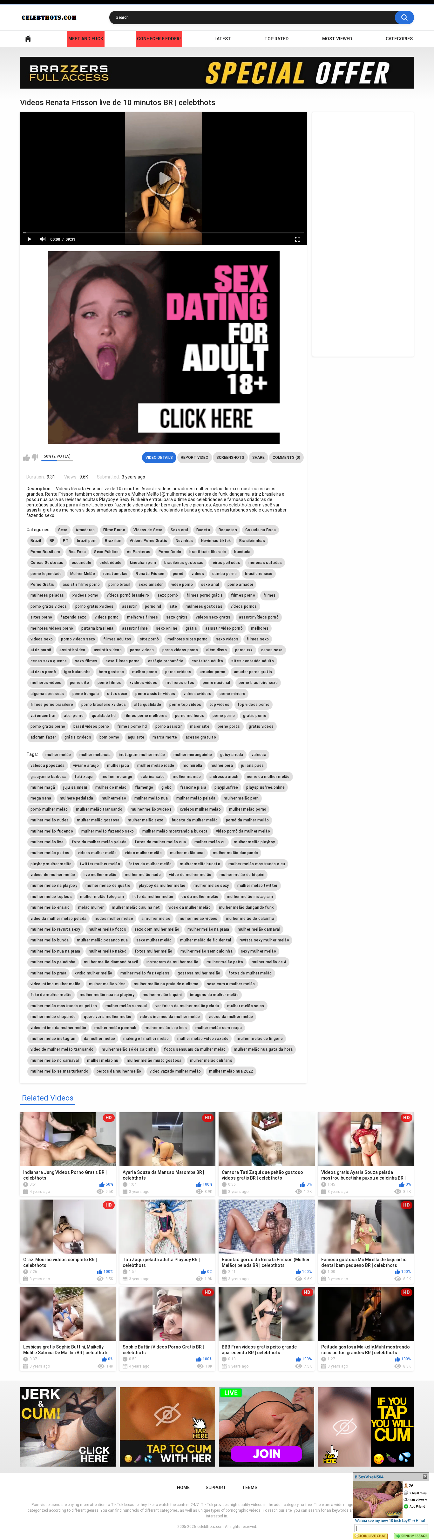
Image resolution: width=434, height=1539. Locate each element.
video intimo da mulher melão (58, 1028)
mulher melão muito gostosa (154, 1060)
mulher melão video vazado (203, 1038)
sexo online (166, 628)
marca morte (165, 737)
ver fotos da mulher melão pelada (187, 1006)
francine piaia (193, 787)
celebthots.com (210, 1526)
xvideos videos (143, 682)
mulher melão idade (155, 765)
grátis (191, 628)
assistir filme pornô (81, 584)
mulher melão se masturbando (59, 1071)
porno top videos (185, 704)
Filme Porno (114, 530)
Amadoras (85, 530)
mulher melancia (95, 755)
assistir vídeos (108, 650)
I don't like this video (34, 457)
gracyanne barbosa (48, 776)
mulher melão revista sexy (55, 929)
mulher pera (222, 765)
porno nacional (216, 682)
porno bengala (85, 694)
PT (66, 541)
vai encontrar (43, 715)
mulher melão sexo (145, 820)
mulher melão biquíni (162, 995)
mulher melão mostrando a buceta (175, 831)
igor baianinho (77, 672)
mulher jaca (118, 765)
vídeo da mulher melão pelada (58, 918)
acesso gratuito (201, 737)
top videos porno (253, 704)
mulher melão (58, 755)
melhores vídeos (46, 682)
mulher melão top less (166, 1028)
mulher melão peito (225, 962)
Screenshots (230, 457)
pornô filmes (110, 682)
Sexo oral (179, 530)
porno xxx (244, 650)
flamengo (144, 787)
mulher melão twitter (257, 885)
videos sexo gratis (213, 617)
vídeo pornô (182, 584)
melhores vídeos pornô (52, 628)
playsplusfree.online (265, 787)
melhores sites (180, 682)
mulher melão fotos (107, 929)
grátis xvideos (77, 737)
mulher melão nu (103, 1060)
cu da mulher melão (199, 896)
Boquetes (228, 530)
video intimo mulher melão (56, 984)
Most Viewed (337, 38)
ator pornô (74, 715)
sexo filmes (86, 661)
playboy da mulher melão (162, 885)
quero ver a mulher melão (107, 1016)
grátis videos (261, 726)
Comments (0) (286, 457)
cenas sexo (272, 650)
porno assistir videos (155, 694)
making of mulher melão (146, 1038)
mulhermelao (114, 798)
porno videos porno (180, 650)
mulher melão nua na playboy (107, 995)
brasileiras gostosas (183, 562)
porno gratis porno (48, 726)
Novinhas (184, 541)
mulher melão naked (107, 951)
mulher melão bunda (50, 940)
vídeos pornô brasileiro (128, 595)
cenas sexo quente (49, 661)
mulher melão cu (210, 842)
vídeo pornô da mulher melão (243, 831)
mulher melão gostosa (98, 820)
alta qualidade (147, 704)
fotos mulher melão (153, 951)
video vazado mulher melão (175, 1071)
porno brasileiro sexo (258, 682)
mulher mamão (187, 776)
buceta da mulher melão (195, 820)
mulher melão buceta (200, 864)
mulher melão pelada (196, 798)
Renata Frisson (150, 574)
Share (258, 457)
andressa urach (224, 776)
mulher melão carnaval (259, 929)
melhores (259, 628)
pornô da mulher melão (247, 820)
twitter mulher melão (100, 864)
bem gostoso (111, 672)
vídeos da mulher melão (230, 1016)
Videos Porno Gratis (148, 541)
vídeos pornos (244, 606)
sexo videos (227, 639)
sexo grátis (176, 617)
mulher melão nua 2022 (231, 1071)
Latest (222, 38)
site (173, 606)
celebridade (110, 562)
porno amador (240, 584)
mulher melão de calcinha (250, 918)
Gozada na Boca (260, 530)
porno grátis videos (49, 606)
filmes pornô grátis (204, 595)
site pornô (149, 639)
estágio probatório (165, 661)
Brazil (36, 541)
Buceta (203, 530)
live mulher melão (100, 875)
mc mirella (192, 765)
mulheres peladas (47, 595)
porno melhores (189, 715)
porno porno (224, 715)
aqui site (136, 737)
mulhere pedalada (76, 798)
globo (166, 787)
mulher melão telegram (102, 896)
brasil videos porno (91, 726)
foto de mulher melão (51, 995)
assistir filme (135, 628)
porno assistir (168, 726)
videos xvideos (197, 694)
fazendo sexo (73, 617)
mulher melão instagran (53, 1038)
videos (198, 574)
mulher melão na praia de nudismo (166, 984)
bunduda (242, 552)
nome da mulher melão (268, 776)
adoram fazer (43, 737)
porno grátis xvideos (94, 606)
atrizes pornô (43, 672)
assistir (129, 606)
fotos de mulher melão (250, 973)
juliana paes (252, 765)
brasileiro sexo (259, 574)
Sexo (62, 530)
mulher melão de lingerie (260, 1038)
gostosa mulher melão (199, 973)
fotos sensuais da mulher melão (195, 1049)
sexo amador (151, 584)
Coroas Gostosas (47, 562)
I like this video (26, 457)
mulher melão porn (241, 798)
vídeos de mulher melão (53, 875)
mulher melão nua (151, 798)
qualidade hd (104, 715)
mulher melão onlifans (211, 1060)
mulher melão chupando (53, 1016)
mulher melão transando (99, 809)
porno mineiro (232, 694)
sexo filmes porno (122, 661)
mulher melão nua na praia (55, 951)
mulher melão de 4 (269, 962)
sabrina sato (152, 776)
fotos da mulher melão (150, 864)
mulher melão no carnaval (55, 1060)
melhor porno (144, 672)
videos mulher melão (97, 853)
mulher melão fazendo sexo (107, 831)
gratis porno (254, 715)
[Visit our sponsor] (217, 73)
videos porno (107, 617)
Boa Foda (77, 552)
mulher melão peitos (50, 853)
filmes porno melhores (145, 715)
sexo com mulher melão (156, 929)
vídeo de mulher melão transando (62, 1049)
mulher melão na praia (208, 929)
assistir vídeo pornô (224, 628)
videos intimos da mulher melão (170, 1016)
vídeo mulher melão (143, 853)
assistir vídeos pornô (259, 617)
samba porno (224, 574)
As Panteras (138, 552)
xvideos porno (85, 595)
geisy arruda (231, 755)
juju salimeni (75, 787)
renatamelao (115, 574)
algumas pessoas (47, 694)
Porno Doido (170, 552)
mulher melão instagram (250, 896)
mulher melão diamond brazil (111, 962)
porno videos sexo (78, 639)
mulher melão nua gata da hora (263, 1049)
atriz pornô (41, 650)
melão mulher (91, 907)
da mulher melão (99, 1038)
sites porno (41, 617)
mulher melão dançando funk (246, 907)
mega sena (41, 798)
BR (52, 541)
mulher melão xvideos (151, 809)
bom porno (109, 737)
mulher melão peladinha (53, 962)
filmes (269, 595)
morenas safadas (265, 562)
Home (28, 39)
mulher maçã (43, 787)
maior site (199, 726)
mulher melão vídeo (107, 984)
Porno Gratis (42, 584)
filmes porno (243, 595)
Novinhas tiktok (216, 541)
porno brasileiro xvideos (103, 704)
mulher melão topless (51, 896)
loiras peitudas (226, 562)
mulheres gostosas (204, 606)
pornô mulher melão (49, 809)
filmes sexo (258, 639)
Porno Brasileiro (45, 552)
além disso (216, 650)
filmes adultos (117, 639)
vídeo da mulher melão (189, 907)
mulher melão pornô (247, 809)
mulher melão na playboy (54, 885)
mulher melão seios (245, 1006)
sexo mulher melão (154, 940)
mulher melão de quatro (108, 885)
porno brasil (119, 584)
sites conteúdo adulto (252, 661)
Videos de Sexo (147, 530)
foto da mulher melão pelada (99, 842)
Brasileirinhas (252, 541)
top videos (219, 704)
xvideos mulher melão (200, 809)
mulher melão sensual (126, 1006)
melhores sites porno (187, 639)
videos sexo (42, 639)
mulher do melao (111, 787)
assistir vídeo (72, 650)
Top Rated (276, 38)
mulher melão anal (187, 853)
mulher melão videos (198, 918)
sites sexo (117, 694)
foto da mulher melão (152, 896)
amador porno (213, 672)
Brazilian (113, 541)
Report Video (194, 457)
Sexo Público (106, 552)
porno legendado (46, 574)
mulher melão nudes (50, 820)
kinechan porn (143, 562)
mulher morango (117, 776)
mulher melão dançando (235, 853)
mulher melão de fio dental (205, 940)
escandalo (82, 562)
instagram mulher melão (142, 755)
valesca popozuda (48, 765)
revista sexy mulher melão (264, 940)
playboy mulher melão (51, 864)
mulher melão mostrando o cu (256, 864)
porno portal (229, 726)
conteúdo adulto (207, 661)
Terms (249, 1487)
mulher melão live (47, 842)
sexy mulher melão (258, 951)
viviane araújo (86, 765)
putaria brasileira (97, 628)
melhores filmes (142, 617)
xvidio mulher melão (93, 973)
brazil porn (87, 541)
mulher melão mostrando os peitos (64, 1006)
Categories (399, 38)
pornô (178, 574)
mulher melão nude (143, 875)
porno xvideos (178, 672)
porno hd (153, 606)
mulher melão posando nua (102, 940)
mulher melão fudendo (52, 831)
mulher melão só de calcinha (129, 1049)
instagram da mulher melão (172, 962)
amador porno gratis (253, 672)
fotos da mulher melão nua (160, 842)
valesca (259, 755)
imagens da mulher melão (214, 995)
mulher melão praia (48, 973)
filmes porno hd (132, 726)
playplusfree (226, 787)
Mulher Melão (82, 574)
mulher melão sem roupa (218, 1028)
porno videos (142, 650)
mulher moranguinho (192, 755)
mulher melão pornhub (115, 1028)
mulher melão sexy (211, 885)
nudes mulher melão (114, 918)
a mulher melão (155, 918)
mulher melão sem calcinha (206, 951)
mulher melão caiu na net (136, 907)
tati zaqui (84, 776)
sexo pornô (168, 595)
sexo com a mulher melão (231, 984)
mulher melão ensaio (50, 907)
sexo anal (210, 584)
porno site (79, 682)
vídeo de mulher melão (190, 875)
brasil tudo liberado (207, 552)
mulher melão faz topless (144, 973)
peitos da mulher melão (119, 1071)
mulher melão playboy (254, 842)
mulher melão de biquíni (242, 875)
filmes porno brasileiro (52, 704)
